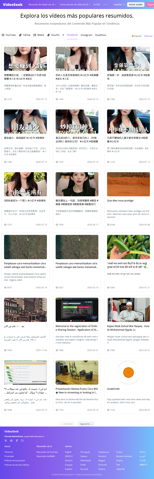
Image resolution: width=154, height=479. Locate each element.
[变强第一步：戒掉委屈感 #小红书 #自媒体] (128, 59)
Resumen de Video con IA (41, 4)
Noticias (148, 36)
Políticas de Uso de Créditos (17, 464)
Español (68, 469)
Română (102, 456)
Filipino (119, 460)
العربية (142, 456)
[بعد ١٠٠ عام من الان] (25, 310)
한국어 (142, 452)
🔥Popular (136, 36)
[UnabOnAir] (128, 372)
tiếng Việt (120, 469)
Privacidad (9, 456)
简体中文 (69, 456)
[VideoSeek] (6, 440)
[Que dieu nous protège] (128, 184)
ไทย (118, 464)
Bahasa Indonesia (124, 456)
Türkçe (119, 452)
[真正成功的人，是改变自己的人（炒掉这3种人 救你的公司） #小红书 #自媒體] (77, 121)
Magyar (101, 460)
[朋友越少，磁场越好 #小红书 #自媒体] (25, 121)
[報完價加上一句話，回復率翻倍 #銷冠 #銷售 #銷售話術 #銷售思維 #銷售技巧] (77, 184)
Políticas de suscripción (15, 460)
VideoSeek (13, 4)
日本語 (142, 460)
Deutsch (68, 460)
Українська (103, 452)
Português (85, 452)
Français (68, 464)
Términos (9, 452)
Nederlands (85, 460)
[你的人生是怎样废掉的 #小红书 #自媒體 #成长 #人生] (77, 59)
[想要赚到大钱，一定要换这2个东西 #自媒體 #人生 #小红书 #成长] (25, 59)
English (68, 452)
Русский (84, 469)
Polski (83, 464)
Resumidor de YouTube (47, 452)
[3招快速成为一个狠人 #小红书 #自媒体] (25, 184)
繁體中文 (143, 464)
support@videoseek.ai (34, 436)
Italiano (83, 456)
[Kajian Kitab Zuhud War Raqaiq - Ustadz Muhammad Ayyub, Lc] (128, 310)
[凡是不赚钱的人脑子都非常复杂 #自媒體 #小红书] (128, 121)
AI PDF (97, 4)
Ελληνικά (102, 464)
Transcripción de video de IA (74, 4)
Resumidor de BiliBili (46, 456)
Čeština (101, 469)
